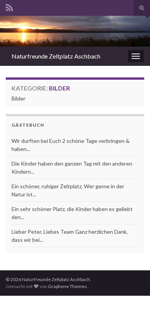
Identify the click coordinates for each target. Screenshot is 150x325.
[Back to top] (132, 307)
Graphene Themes (67, 286)
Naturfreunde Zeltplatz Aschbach (56, 56)
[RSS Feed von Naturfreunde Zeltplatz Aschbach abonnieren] (9, 6)
